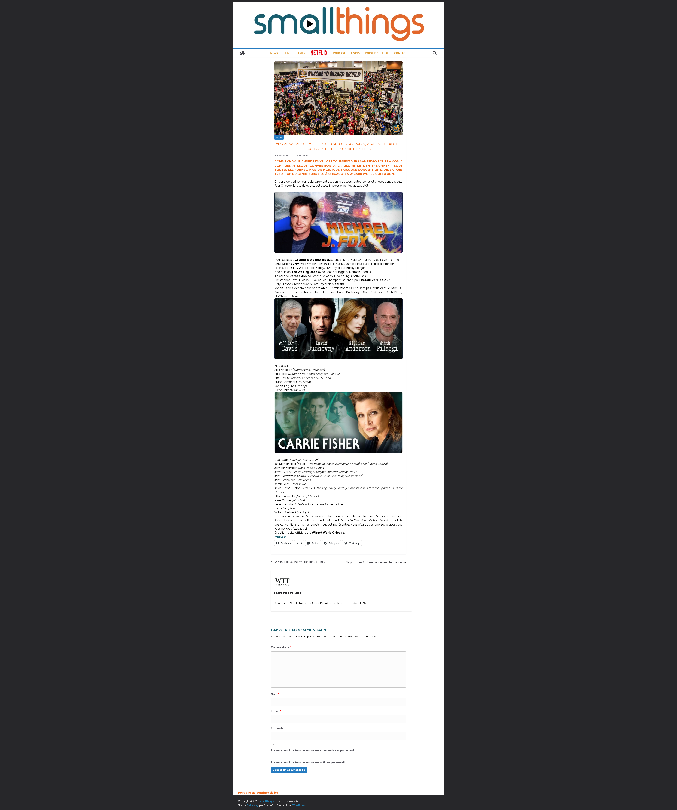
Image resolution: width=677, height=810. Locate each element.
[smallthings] (242, 53)
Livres (355, 53)
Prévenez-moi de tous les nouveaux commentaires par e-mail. (313, 750)
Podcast (339, 53)
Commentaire (281, 647)
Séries (301, 53)
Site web (277, 728)
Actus (279, 137)
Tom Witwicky (301, 155)
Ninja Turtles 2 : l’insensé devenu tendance (374, 562)
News (274, 53)
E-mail (276, 711)
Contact (400, 53)
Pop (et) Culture (377, 53)
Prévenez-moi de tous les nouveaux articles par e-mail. (308, 762)
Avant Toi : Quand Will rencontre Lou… (300, 562)
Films (287, 53)
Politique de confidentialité (258, 792)
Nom (275, 694)
